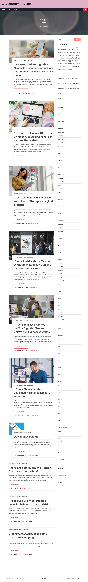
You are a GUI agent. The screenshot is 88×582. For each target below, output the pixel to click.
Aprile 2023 (60, 238)
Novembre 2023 (61, 213)
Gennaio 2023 (61, 245)
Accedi (59, 471)
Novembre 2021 (61, 291)
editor (36, 223)
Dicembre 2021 (61, 288)
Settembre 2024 (61, 181)
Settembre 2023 (61, 220)
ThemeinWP (78, 578)
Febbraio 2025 (61, 164)
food (59, 371)
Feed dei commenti (62, 478)
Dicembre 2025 (61, 128)
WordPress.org (61, 482)
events (59, 364)
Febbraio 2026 (61, 121)
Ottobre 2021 (60, 295)
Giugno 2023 (60, 231)
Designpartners (18, 3)
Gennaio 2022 (61, 284)
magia (59, 395)
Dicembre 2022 (61, 249)
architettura (60, 332)
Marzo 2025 (60, 160)
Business (60, 349)
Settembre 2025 (61, 139)
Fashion (59, 367)
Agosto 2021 (60, 302)
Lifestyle (59, 392)
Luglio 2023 (60, 227)
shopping (60, 431)
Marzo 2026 (60, 118)
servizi (59, 420)
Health (59, 378)
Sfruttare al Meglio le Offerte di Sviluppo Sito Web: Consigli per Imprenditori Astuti (33, 137)
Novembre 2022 (61, 252)
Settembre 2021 (61, 298)
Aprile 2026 (60, 114)
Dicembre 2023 (61, 210)
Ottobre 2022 (60, 256)
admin (36, 93)
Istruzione (60, 381)
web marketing (30, 60)
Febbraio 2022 (61, 280)
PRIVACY (72, 69)
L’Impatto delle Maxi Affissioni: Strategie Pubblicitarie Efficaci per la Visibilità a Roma (33, 265)
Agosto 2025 (60, 142)
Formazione (60, 374)
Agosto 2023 (60, 224)
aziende (59, 342)
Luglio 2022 (60, 263)
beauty (59, 346)
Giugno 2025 (60, 149)
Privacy (15, 9)
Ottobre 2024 (60, 178)
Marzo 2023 (60, 242)
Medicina (59, 402)
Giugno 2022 (60, 266)
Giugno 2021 (60, 309)
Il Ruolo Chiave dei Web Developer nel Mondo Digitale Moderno (32, 393)
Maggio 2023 (60, 234)
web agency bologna (26, 436)
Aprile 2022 (60, 273)
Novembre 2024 (61, 174)
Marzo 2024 (60, 199)
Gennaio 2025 (61, 167)
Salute (59, 413)
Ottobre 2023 (60, 217)
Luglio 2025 (60, 146)
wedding (59, 463)
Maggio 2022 (60, 270)
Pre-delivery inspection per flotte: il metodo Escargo (69, 88)
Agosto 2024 (60, 185)
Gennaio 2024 (61, 206)
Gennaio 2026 (61, 125)
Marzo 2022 (60, 277)
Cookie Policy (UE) (6, 9)
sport (59, 434)
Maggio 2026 (60, 111)
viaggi (59, 452)
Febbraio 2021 (61, 319)
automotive (60, 339)
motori (59, 406)
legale (59, 388)
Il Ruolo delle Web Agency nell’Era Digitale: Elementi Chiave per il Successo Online (32, 328)
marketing (21, 60)
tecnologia (60, 441)
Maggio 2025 (60, 153)
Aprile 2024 (60, 195)
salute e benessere (62, 417)
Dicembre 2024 (61, 171)
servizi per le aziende (62, 427)
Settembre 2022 (61, 259)
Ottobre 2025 (60, 135)
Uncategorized (61, 448)
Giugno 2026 (60, 107)
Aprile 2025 (60, 157)
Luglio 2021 (60, 305)
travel (59, 445)
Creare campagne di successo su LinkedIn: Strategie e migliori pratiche (33, 201)
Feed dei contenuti (62, 475)
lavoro (59, 385)
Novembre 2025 (61, 132)
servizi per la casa (61, 424)
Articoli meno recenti (15, 561)
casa (59, 353)
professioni (60, 410)
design (59, 360)
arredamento (60, 335)
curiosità (59, 356)
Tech (59, 438)
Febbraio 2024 (61, 203)
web (25, 60)
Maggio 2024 (60, 192)
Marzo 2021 (60, 316)
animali (59, 328)
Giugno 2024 (60, 188)
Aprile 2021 (60, 312)
